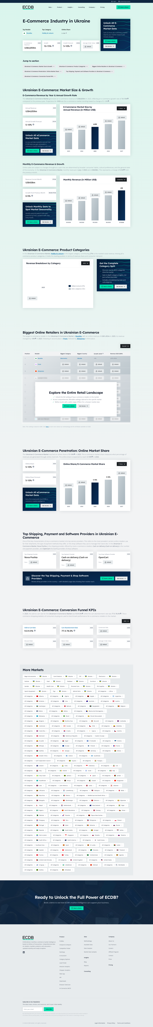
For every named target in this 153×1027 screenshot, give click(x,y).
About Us (111, 941)
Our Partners (112, 944)
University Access (125, 1)
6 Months (120, 179)
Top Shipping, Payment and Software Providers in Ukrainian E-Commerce (88, 71)
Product (59, 7)
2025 (84, 263)
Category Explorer (65, 959)
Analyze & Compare (65, 945)
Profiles (62, 941)
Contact (111, 955)
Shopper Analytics (65, 970)
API (60, 977)
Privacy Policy (111, 1023)
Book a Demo (124, 7)
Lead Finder (63, 963)
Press (110, 959)
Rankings (62, 952)
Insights (70, 7)
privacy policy (36, 1015)
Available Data (88, 944)
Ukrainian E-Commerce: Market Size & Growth (38, 66)
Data (50, 7)
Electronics (63, 358)
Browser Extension (65, 985)
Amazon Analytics (65, 966)
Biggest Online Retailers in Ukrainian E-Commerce (107, 66)
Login (114, 1)
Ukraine (79, 358)
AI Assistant (63, 955)
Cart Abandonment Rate (70, 628)
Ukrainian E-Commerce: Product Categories (72, 66)
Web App (62, 974)
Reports (86, 965)
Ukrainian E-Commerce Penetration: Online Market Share (42, 71)
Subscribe (49, 1009)
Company (92, 7)
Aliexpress (81, 339)
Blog (85, 962)
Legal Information (100, 1023)
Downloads (63, 981)
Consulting (81, 7)
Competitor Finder (65, 948)
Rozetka (29, 33)
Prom (65, 339)
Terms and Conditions (123, 1023)
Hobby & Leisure (47, 33)
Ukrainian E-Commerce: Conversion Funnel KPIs (39, 76)
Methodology (88, 941)
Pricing (102, 7)
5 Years (121, 108)
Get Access (108, 46)
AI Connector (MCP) (65, 988)
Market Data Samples (90, 952)
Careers (111, 948)
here (47, 427)
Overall (124, 346)
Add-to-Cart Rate (30, 628)
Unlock (89, 46)
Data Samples (88, 948)
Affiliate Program (114, 952)
